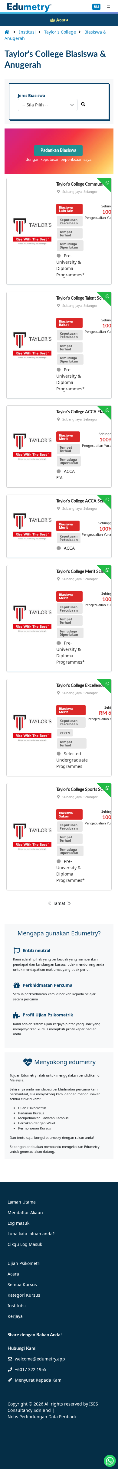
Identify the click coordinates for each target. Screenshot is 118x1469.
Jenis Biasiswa (31, 95)
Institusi (27, 32)
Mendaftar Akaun (25, 1212)
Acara (13, 1274)
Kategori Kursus (24, 1295)
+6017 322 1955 (30, 1369)
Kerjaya (15, 1316)
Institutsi (17, 1305)
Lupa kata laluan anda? (31, 1234)
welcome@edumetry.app (40, 1359)
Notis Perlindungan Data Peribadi (42, 1416)
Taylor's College (60, 32)
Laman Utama (22, 1202)
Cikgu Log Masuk (25, 1244)
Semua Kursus (22, 1284)
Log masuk (18, 1223)
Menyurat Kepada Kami (38, 1380)
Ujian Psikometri (24, 1263)
